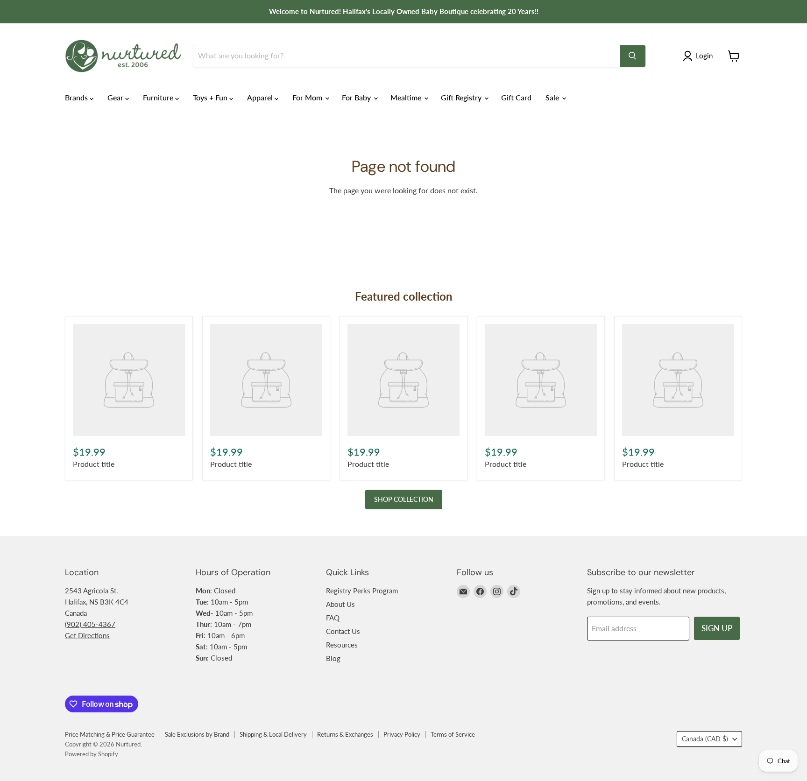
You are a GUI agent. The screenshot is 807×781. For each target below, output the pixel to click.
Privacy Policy (401, 734)
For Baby (357, 97)
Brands (77, 97)
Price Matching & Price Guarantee (110, 734)
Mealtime (406, 97)
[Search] (632, 56)
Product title (93, 463)
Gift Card (516, 97)
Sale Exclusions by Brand (197, 734)
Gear (116, 97)
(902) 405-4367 (90, 624)
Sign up (716, 628)
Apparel (261, 97)
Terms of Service (453, 734)
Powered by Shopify (91, 754)
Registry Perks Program (362, 590)
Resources (342, 644)
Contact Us (343, 631)
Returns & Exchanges (345, 734)
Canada (705, 739)
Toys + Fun (211, 97)
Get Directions (87, 635)
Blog (333, 658)
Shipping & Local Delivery (273, 734)
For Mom (308, 97)
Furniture (159, 97)
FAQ (333, 617)
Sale (553, 97)
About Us (340, 604)
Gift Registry (462, 97)
